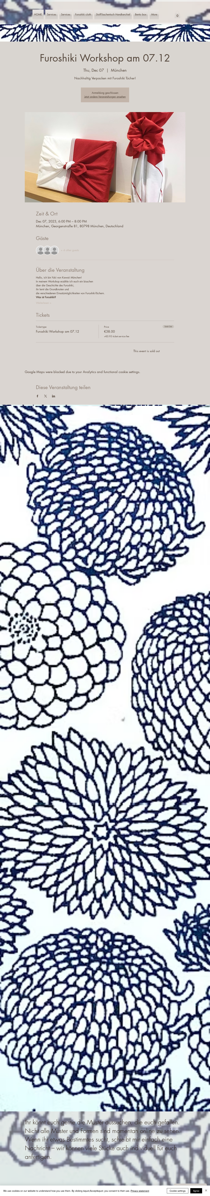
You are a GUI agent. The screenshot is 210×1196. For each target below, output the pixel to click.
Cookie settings (178, 1190)
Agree (196, 1190)
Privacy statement (140, 1190)
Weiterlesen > (43, 303)
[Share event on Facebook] (37, 396)
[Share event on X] (45, 396)
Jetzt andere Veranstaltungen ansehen (105, 96)
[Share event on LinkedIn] (53, 396)
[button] (177, 14)
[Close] (206, 1190)
